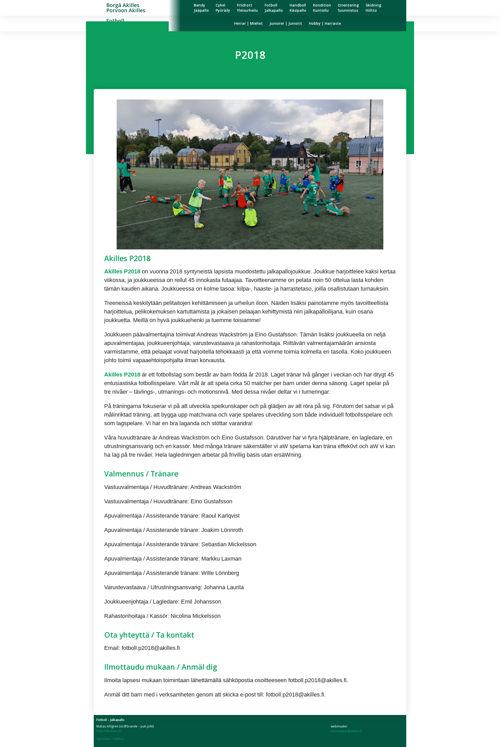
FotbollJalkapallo (274, 8)
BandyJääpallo (201, 8)
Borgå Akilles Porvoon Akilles (125, 8)
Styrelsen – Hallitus (110, 739)
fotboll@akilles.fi (108, 731)
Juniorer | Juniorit (286, 23)
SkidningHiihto (373, 8)
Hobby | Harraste (325, 23)
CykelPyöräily (223, 8)
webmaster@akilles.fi (346, 731)
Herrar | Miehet (248, 23)
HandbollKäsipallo (298, 8)
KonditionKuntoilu (322, 8)
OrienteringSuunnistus (348, 8)
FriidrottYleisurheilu (247, 8)
